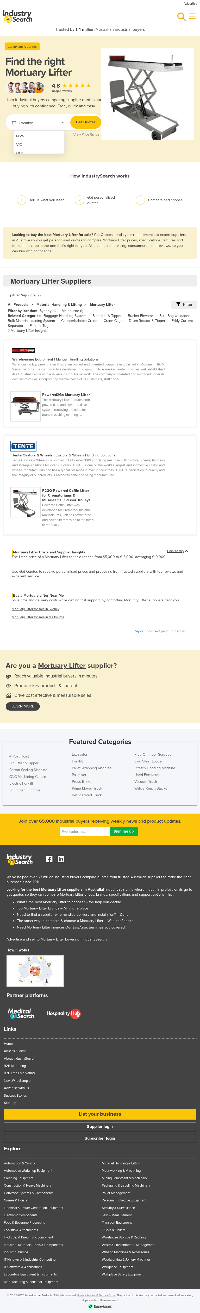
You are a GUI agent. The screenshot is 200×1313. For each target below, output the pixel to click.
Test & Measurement (117, 1215)
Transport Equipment (117, 1222)
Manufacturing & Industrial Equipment (31, 1282)
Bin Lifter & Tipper (107, 316)
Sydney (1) (47, 311)
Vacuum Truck (145, 781)
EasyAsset (80, 927)
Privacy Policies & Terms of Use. (96, 1295)
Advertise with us (16, 1088)
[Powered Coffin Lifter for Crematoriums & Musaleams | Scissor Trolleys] (54, 484)
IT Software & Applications (23, 1267)
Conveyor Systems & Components (28, 1193)
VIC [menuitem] (19, 145)
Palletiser (79, 775)
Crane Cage (113, 321)
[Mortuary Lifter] (54, 388)
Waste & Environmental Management (128, 1245)
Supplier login (100, 1126)
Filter (187, 304)
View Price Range (86, 134)
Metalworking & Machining (121, 1171)
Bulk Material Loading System (31, 321)
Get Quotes (86, 122)
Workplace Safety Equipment (122, 1274)
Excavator (80, 754)
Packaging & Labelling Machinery (126, 1185)
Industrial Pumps (16, 1252)
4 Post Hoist (19, 756)
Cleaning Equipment (18, 1178)
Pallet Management (116, 1193)
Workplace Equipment (117, 1267)
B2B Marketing (15, 1066)
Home (8, 1044)
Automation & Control (19, 1163)
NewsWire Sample (17, 1081)
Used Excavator (147, 775)
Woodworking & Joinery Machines (126, 1259)
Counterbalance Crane (79, 321)
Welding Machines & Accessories (125, 1252)
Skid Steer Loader (148, 761)
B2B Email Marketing (19, 1073)
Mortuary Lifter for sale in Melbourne (38, 617)
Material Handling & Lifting (59, 304)
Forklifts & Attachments (21, 1230)
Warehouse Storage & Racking (124, 1237)
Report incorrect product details (159, 631)
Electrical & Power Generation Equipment (33, 1208)
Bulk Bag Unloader (174, 316)
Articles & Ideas (15, 1051)
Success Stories (15, 1096)
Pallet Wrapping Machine (91, 768)
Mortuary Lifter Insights (29, 330)
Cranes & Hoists (15, 1200)
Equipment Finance (24, 790)
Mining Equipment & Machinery (124, 1178)
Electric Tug (39, 325)
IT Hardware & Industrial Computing (29, 1259)
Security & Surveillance (118, 1208)
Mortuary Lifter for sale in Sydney (35, 609)
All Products (18, 304)
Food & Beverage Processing (24, 1222)
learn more (22, 706)
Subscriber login (100, 1138)
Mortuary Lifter (102, 304)
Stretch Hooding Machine (154, 768)
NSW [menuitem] (20, 136)
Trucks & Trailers (113, 1230)
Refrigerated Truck (87, 795)
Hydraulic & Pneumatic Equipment (28, 1237)
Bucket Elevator (140, 316)
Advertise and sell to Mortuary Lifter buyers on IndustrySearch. (57, 939)
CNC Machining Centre (27, 776)
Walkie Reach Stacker (151, 788)
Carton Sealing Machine (28, 770)
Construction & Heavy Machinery (27, 1185)
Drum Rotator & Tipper (147, 321)
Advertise (190, 4)
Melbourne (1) (72, 311)
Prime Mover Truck (87, 788)
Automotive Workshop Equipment (28, 1171)
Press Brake (81, 781)
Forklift (77, 761)
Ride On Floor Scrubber (153, 754)
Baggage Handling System (65, 316)
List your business (100, 1114)
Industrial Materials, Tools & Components (33, 1245)
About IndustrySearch (19, 1058)
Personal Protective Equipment (124, 1200)
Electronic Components (21, 1215)
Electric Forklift (21, 783)
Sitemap (10, 1103)
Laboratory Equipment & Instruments (30, 1274)
